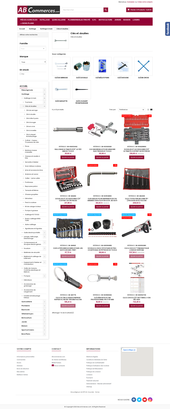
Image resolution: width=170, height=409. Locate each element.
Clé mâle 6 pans (32, 118)
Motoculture (26, 318)
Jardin (24, 322)
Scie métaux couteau (33, 166)
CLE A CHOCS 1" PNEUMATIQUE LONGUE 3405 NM (136, 249)
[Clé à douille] (82, 66)
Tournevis (28, 102)
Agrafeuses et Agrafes (33, 228)
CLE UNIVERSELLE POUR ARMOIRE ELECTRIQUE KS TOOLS (102, 150)
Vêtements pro (27, 314)
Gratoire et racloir (31, 174)
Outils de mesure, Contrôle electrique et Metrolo (32, 270)
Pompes (27, 276)
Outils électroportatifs (32, 232)
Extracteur (28, 198)
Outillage (25, 94)
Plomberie (26, 306)
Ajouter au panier (68, 157)
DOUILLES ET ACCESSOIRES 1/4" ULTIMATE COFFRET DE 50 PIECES (136, 150)
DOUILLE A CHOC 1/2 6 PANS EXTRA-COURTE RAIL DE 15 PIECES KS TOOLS (102, 249)
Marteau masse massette (31, 151)
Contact (56, 349)
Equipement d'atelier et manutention (32, 263)
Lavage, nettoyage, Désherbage (31, 237)
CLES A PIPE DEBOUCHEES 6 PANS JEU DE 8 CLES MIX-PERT (68, 249)
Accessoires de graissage (30, 285)
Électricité (25, 310)
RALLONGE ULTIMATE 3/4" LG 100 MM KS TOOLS (68, 150)
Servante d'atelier (31, 162)
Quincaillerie (27, 302)
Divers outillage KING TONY (32, 219)
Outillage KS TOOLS (32, 214)
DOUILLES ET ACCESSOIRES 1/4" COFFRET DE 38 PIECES (68, 200)
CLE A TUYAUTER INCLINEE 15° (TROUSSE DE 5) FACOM (136, 200)
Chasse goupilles (31, 194)
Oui (23, 74)
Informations (93, 349)
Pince (27, 146)
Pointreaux (29, 182)
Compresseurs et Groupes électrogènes (32, 243)
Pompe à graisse (31, 210)
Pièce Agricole (27, 90)
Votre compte (24, 349)
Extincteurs (28, 280)
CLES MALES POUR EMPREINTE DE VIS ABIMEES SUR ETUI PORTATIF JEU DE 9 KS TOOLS (102, 201)
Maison (24, 326)
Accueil (24, 86)
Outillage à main (30, 98)
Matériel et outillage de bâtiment (32, 257)
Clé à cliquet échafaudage (31, 135)
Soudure (27, 248)
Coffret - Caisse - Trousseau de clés (32, 141)
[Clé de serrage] (61, 66)
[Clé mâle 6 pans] (102, 66)
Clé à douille (31, 114)
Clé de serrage (32, 110)
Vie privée (91, 392)
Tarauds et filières (31, 190)
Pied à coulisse (30, 202)
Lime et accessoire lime (34, 170)
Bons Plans (26, 334)
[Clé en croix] (143, 66)
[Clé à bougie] (123, 66)
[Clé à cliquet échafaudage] (82, 89)
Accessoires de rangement (30, 291)
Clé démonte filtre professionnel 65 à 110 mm (102, 299)
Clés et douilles (30, 106)
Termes (97, 392)
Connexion (130, 2)
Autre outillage (30, 224)
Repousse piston (31, 186)
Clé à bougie (31, 122)
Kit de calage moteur (33, 206)
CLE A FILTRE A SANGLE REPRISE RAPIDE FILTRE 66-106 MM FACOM (68, 299)
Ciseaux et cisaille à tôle (32, 157)
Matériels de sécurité (32, 252)
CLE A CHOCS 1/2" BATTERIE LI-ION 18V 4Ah (136, 299)
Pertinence (132, 109)
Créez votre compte (145, 2)
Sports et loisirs (28, 330)
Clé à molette (31, 130)
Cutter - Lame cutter (32, 178)
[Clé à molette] (61, 89)
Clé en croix (30, 126)
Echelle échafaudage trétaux (32, 297)
